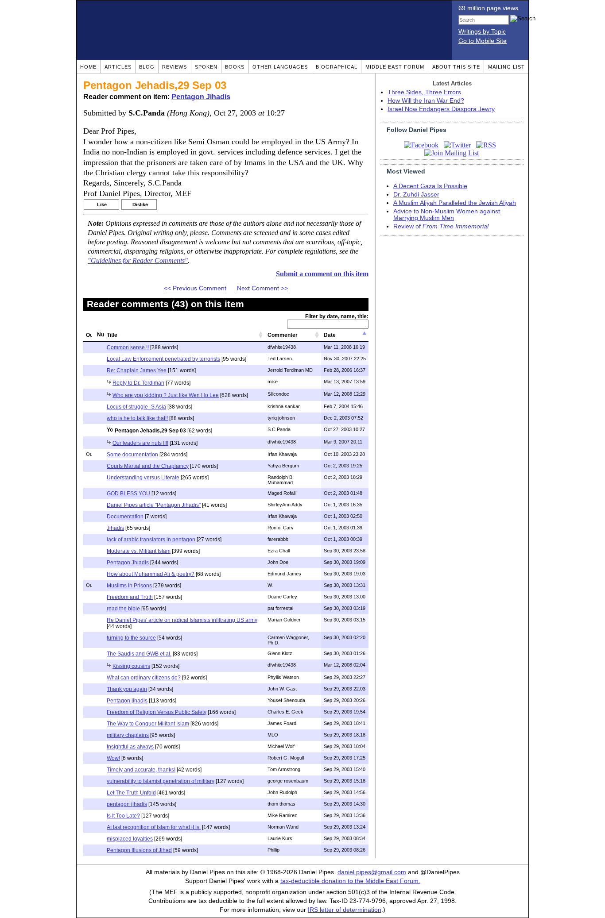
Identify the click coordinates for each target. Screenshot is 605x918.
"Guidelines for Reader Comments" (138, 261)
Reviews (174, 66)
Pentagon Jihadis (200, 96)
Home (88, 66)
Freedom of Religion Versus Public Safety (156, 712)
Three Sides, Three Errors (424, 92)
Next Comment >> (262, 288)
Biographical (336, 66)
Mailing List (506, 66)
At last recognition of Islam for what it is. (154, 827)
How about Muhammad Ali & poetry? (150, 574)
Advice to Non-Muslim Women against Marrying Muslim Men (446, 214)
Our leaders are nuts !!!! (140, 443)
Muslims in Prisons (129, 585)
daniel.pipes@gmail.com (371, 872)
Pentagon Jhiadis (128, 562)
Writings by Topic (482, 31)
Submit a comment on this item (322, 274)
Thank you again (127, 689)
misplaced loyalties (130, 839)
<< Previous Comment (195, 288)
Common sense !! (128, 347)
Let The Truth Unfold (131, 793)
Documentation (125, 516)
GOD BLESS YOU (128, 493)
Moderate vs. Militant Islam (139, 551)
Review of (441, 226)
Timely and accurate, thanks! (141, 770)
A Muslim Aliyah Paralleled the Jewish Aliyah (454, 203)
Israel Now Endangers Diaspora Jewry (441, 109)
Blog (147, 66)
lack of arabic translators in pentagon (151, 539)
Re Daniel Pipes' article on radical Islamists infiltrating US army (182, 620)
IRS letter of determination (344, 909)
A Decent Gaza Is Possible (430, 186)
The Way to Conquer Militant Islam (148, 724)
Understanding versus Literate (143, 477)
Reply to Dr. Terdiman (138, 383)
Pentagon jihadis (127, 701)
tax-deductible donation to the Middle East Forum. (350, 881)
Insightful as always (130, 747)
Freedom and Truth (130, 597)
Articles (118, 66)
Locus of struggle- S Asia (136, 407)
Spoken (206, 66)
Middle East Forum (394, 66)
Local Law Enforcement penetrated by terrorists (163, 359)
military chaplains (128, 735)
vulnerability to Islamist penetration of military (160, 781)
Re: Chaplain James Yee (137, 370)
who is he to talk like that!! (137, 418)
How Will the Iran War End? (426, 100)
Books (234, 66)
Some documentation (132, 454)
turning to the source (131, 638)
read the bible (123, 609)
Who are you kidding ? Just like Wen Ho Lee (165, 395)
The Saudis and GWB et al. (139, 654)
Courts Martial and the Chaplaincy (148, 466)
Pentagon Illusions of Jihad (139, 850)
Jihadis (115, 528)
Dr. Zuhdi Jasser (416, 194)
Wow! (113, 758)
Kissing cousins (131, 666)
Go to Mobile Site (482, 41)
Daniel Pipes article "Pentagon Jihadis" (154, 505)
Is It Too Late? (123, 816)
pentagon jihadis (127, 804)
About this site (456, 66)
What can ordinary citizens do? (144, 678)
